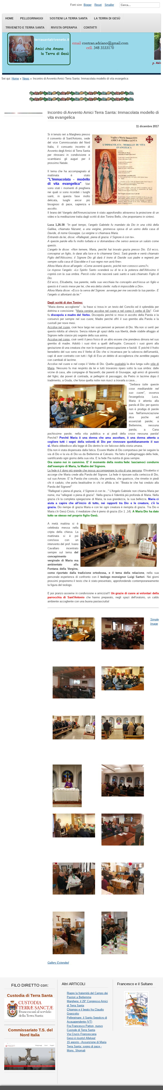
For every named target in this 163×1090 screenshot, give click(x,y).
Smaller (109, 4)
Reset (98, 4)
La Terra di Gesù (107, 18)
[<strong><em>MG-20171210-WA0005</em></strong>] (67, 806)
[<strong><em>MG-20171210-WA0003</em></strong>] (122, 738)
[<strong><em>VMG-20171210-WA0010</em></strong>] (122, 844)
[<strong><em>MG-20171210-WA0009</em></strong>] (122, 795)
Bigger (87, 4)
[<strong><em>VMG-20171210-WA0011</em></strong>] (74, 893)
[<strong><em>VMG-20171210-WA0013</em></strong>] (68, 953)
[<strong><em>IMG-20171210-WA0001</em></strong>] (122, 648)
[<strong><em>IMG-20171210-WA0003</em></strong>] (74, 697)
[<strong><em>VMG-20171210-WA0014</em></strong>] (114, 953)
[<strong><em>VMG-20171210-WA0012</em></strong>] (122, 893)
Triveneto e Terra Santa (25, 27)
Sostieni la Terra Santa (68, 18)
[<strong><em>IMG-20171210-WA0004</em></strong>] (122, 689)
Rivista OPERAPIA (64, 27)
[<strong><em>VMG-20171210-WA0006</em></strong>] (74, 836)
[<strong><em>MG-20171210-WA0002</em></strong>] (74, 738)
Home (9, 18)
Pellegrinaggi (31, 18)
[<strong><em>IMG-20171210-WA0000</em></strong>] (74, 640)
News (25, 78)
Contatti (90, 27)
